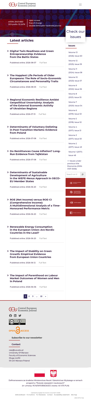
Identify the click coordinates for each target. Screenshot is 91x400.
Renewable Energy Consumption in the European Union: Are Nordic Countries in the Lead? (32, 229)
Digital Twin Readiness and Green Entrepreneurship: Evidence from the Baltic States (32, 54)
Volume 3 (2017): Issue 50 (75, 137)
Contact (50, 395)
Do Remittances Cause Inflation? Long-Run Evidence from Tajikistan (35, 153)
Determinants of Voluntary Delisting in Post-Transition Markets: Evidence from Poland (33, 129)
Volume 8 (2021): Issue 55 (74, 95)
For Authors (31, 395)
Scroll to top (80, 398)
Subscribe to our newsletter (27, 337)
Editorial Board (20, 395)
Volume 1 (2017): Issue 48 (75, 153)
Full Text (43, 63)
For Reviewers (41, 395)
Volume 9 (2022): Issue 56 (75, 87)
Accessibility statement (62, 395)
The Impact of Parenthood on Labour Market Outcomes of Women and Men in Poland (34, 278)
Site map (74, 395)
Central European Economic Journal (43, 393)
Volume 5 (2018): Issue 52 (75, 120)
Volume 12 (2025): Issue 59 (75, 62)
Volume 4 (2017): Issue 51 (74, 129)
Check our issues (75, 34)
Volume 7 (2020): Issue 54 (75, 104)
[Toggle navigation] (80, 4)
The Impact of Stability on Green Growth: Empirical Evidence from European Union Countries (31, 254)
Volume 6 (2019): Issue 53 (75, 112)
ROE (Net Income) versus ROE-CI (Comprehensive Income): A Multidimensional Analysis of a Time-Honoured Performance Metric (35, 204)
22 (41, 296)
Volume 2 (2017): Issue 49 (75, 145)
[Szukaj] (82, 174)
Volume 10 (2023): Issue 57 (75, 79)
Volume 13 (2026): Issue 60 (75, 54)
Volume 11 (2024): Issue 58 (75, 71)
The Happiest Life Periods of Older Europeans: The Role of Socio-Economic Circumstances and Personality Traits (35, 78)
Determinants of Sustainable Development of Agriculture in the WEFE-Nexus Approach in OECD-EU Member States (35, 177)
